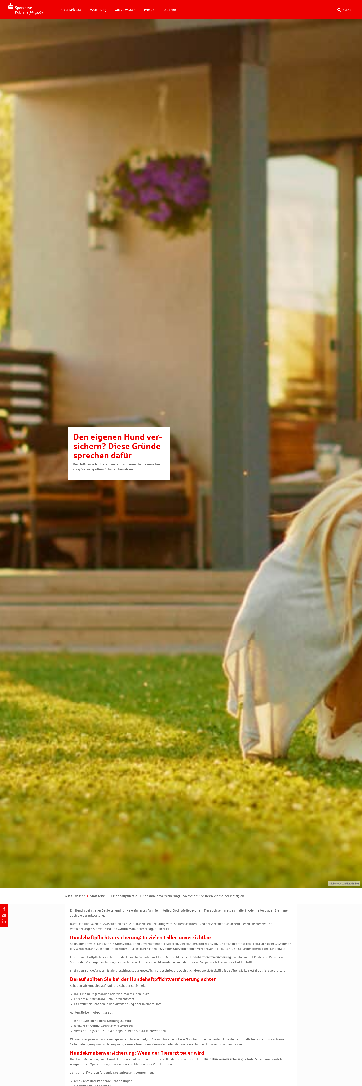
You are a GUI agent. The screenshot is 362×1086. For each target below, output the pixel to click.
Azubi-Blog (98, 10)
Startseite (97, 896)
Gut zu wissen (125, 10)
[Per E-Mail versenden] (4, 915)
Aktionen (169, 10)
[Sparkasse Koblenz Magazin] (25, 9)
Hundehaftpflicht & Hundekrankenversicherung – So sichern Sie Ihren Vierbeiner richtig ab (177, 896)
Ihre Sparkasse (70, 10)
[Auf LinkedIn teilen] (4, 921)
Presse (149, 10)
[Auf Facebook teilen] (4, 909)
